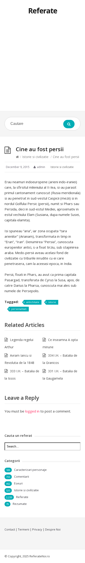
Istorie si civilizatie (35, 157)
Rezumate (20, 504)
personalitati (19, 309)
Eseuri (18, 483)
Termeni (23, 529)
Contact (10, 529)
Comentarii (21, 476)
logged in (32, 411)
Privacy (37, 529)
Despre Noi (53, 529)
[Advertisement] (42, 66)
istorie (52, 302)
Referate (42, 10)
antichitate (32, 302)
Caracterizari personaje (30, 470)
